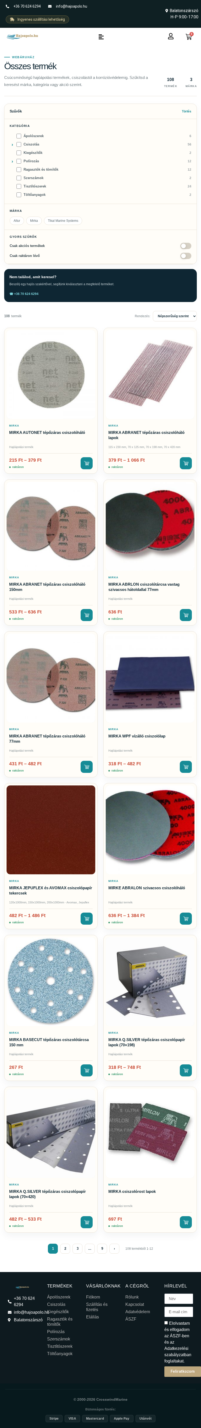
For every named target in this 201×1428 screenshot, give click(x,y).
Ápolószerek (58, 1297)
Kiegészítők (58, 1312)
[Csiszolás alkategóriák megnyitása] (12, 144)
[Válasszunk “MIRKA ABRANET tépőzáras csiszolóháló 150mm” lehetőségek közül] (87, 615)
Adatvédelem (137, 1312)
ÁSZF (130, 1319)
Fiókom (93, 1297)
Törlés (186, 111)
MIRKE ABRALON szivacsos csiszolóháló (146, 888)
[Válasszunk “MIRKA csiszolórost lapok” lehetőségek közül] (186, 1222)
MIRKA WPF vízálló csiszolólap (136, 736)
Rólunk (132, 1297)
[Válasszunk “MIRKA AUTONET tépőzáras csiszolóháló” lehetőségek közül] (87, 463)
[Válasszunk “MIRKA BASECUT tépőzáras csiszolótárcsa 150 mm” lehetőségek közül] (87, 1070)
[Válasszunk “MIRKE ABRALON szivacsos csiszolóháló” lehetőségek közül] (186, 919)
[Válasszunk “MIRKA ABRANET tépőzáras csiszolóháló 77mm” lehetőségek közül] (87, 767)
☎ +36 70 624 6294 (23, 294)
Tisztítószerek (59, 1346)
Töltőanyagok (59, 1353)
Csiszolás (56, 1304)
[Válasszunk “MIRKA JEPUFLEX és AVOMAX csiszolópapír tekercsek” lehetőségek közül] (87, 919)
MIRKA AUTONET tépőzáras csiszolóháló (47, 432)
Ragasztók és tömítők (59, 1322)
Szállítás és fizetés (97, 1307)
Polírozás (56, 1331)
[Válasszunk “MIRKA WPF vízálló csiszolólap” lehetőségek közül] (186, 767)
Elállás (92, 1317)
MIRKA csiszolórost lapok (132, 1191)
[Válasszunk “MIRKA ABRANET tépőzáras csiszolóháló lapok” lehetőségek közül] (186, 463)
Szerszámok (58, 1339)
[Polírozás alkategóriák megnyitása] (12, 161)
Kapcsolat (134, 1304)
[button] (101, 37)
